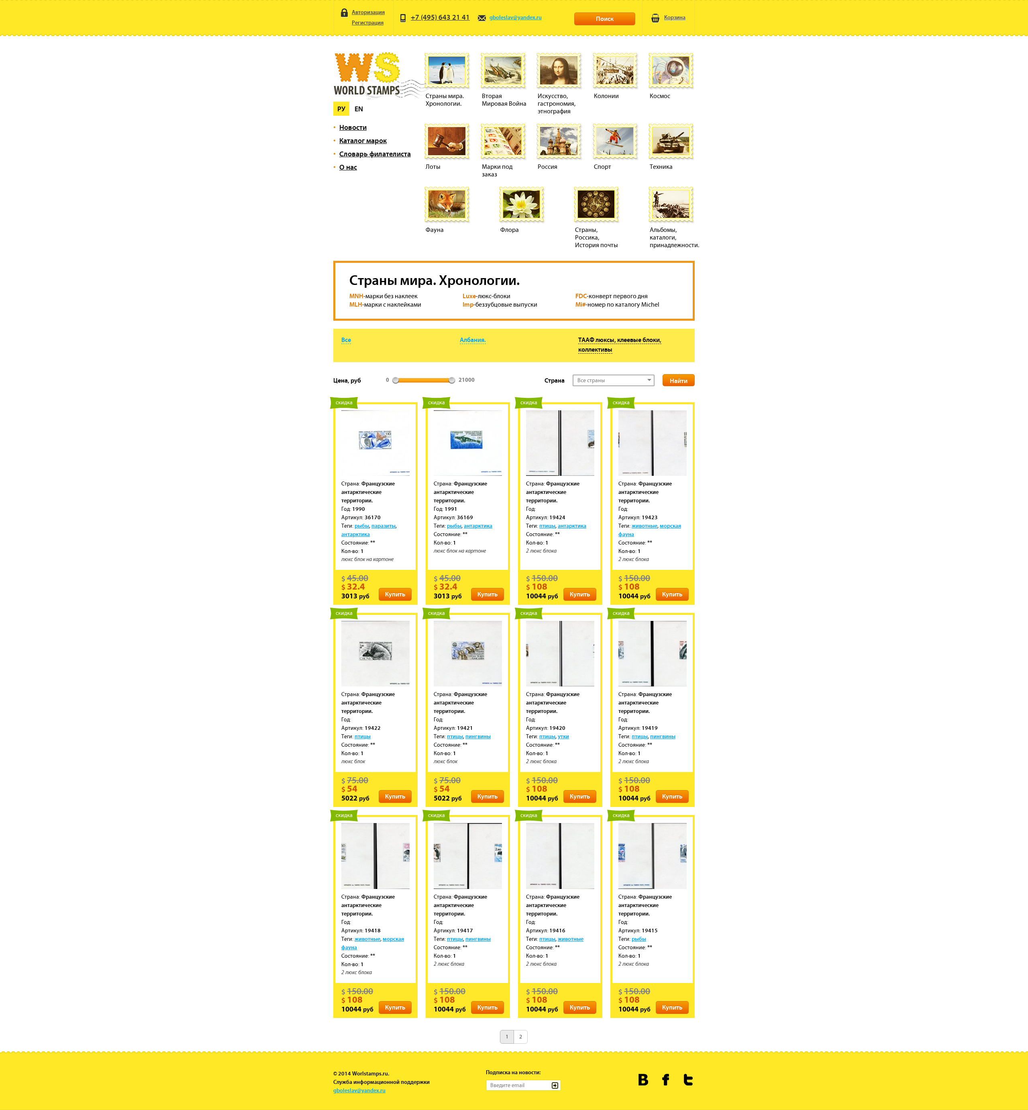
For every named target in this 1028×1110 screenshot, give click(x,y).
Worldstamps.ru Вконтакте (643, 1079)
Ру (341, 108)
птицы (547, 525)
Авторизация (368, 12)
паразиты (383, 525)
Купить (395, 594)
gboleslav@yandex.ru (516, 17)
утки (563, 736)
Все (346, 340)
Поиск (605, 18)
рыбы (362, 525)
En (359, 108)
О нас (348, 167)
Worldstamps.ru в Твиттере (688, 1079)
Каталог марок (363, 140)
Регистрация (367, 22)
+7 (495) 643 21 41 (440, 17)
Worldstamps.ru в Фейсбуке (666, 1079)
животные (644, 525)
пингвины (478, 736)
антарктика (355, 534)
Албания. (473, 340)
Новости (353, 127)
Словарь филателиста (375, 153)
